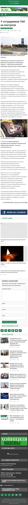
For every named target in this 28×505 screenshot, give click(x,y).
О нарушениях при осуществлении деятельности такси (13, 240)
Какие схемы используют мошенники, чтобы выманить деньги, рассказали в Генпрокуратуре (18, 397)
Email (4, 309)
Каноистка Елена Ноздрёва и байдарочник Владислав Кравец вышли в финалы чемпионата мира (18, 386)
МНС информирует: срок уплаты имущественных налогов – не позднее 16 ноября (17, 418)
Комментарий (6, 289)
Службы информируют (6, 28)
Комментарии (5, 32)
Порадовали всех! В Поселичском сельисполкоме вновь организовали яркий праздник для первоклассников (18, 342)
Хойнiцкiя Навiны (13, 30)
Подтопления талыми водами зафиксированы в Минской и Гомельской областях (13, 271)
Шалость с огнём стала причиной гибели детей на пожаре (13, 263)
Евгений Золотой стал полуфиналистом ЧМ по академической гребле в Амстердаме (17, 366)
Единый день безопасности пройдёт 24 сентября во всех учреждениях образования (18, 376)
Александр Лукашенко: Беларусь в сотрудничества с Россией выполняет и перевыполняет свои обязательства (18, 354)
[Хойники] (14, 441)
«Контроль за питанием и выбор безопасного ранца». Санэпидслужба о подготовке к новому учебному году (18, 407)
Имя (4, 303)
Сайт (3, 315)
